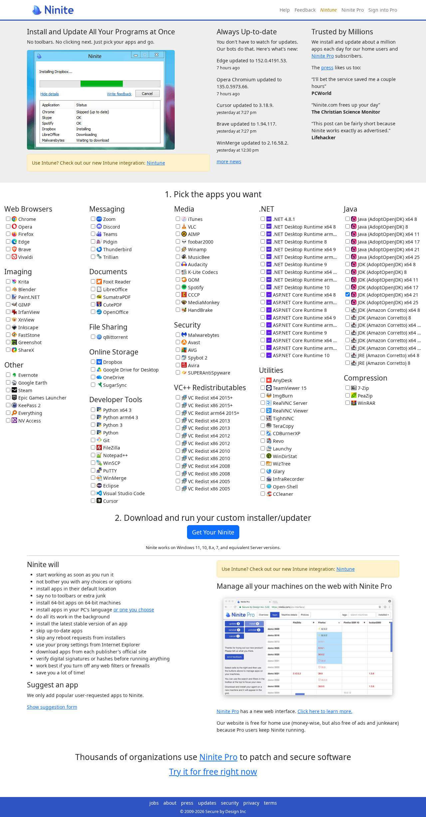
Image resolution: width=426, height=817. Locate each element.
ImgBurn (282, 396)
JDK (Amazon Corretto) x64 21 (389, 340)
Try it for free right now (213, 771)
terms (270, 803)
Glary (278, 471)
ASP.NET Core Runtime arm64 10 (304, 348)
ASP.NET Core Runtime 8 (299, 310)
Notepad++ (115, 455)
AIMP (193, 234)
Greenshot (29, 342)
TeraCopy (283, 426)
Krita (23, 282)
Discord (111, 227)
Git (105, 440)
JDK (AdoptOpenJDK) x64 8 (386, 264)
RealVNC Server (290, 403)
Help (285, 10)
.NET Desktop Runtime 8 (299, 242)
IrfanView (28, 312)
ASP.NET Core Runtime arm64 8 (304, 302)
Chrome (26, 219)
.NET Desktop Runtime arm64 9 (304, 257)
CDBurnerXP (286, 433)
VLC (191, 227)
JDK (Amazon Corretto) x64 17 (389, 333)
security (230, 803)
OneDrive (113, 377)
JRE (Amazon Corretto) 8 (383, 363)
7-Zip (362, 388)
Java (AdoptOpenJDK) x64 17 (388, 242)
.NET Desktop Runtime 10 (300, 287)
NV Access (29, 420)
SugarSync (114, 385)
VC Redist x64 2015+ (210, 398)
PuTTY (109, 470)
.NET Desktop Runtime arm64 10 (304, 280)
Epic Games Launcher (42, 398)
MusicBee (198, 257)
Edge (23, 242)
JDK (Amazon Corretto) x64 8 (388, 310)
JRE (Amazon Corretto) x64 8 (387, 355)
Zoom (108, 219)
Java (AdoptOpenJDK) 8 (382, 227)
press (327, 67)
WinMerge (114, 478)
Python (110, 432)
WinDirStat (284, 456)
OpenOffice (115, 312)
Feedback (305, 10)
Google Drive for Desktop (130, 370)
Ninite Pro (352, 10)
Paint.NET (28, 297)
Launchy (282, 448)
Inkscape (27, 327)
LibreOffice (114, 289)
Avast (193, 342)
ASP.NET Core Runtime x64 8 (304, 295)
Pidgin (109, 242)
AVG (192, 350)
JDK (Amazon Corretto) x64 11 (389, 325)
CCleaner (282, 494)
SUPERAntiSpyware (208, 373)
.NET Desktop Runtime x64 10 (304, 272)
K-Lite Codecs (202, 272)
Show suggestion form (52, 707)
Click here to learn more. (325, 711)
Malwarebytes (203, 335)
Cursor (110, 501)
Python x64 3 (116, 410)
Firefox (25, 234)
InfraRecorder (288, 479)
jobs (154, 803)
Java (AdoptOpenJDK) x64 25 (388, 257)
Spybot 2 (197, 358)
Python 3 (112, 425)
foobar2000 (200, 242)
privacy (251, 803)
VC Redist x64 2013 (208, 420)
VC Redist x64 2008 (208, 466)
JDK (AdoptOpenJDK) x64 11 (387, 280)
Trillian (110, 257)
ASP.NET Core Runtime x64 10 (304, 340)
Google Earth (32, 383)
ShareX (25, 350)
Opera (24, 227)
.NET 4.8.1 (283, 219)
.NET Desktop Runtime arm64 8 (304, 234)
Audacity (197, 264)
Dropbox (112, 362)
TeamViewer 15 (289, 388)
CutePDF (112, 305)
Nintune (156, 163)
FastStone (28, 335)
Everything (29, 413)
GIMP (23, 305)
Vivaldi (25, 257)
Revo (278, 441)
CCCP (193, 295)
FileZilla (111, 447)
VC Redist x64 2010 (208, 451)
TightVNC (283, 418)
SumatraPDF (116, 297)
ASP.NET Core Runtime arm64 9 (304, 325)
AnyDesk (282, 380)
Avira (193, 365)
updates (207, 803)
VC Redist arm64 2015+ (213, 413)
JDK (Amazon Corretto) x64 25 (389, 348)
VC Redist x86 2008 (208, 473)
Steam (24, 390)
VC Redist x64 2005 (208, 481)
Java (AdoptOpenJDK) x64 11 (388, 234)
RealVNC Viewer (290, 411)
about (169, 803)
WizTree (281, 463)
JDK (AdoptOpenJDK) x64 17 (387, 287)
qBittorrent (115, 337)
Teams (109, 234)
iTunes (195, 219)
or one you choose (133, 609)
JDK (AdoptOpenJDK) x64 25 (387, 302)
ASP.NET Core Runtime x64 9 (304, 318)
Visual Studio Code (123, 493)
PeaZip (364, 396)
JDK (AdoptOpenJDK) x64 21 (387, 295)
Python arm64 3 (120, 417)
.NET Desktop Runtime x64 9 (304, 249)
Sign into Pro (382, 10)
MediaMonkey (203, 302)
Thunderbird (117, 249)
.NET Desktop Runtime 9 (299, 264)
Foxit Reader (116, 282)
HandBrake (200, 310)
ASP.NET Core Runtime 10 (300, 355)
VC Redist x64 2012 (208, 435)
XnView (25, 320)
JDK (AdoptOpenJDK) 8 (381, 272)
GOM (193, 280)
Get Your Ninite (213, 532)
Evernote (27, 375)
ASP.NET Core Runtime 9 (299, 333)
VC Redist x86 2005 (208, 488)
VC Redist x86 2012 (208, 443)
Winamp (197, 249)
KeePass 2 (29, 405)
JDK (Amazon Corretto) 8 (383, 318)
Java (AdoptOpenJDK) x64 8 (386, 219)
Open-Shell (285, 486)
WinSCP (111, 463)
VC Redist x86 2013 (208, 428)
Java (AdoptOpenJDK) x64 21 (388, 249)
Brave (24, 249)
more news (229, 161)
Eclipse (110, 485)
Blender (26, 289)
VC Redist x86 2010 (208, 458)
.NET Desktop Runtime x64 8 (304, 227)
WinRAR (365, 403)
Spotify (195, 287)
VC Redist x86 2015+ (210, 405)
